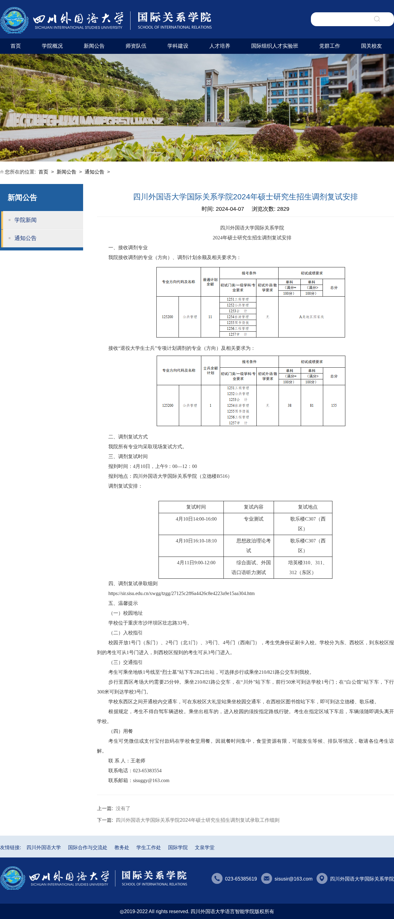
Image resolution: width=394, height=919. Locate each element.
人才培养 (219, 46)
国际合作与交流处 (87, 847)
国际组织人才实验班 (274, 46)
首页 (15, 46)
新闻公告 (94, 46)
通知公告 (94, 171)
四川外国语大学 (43, 847)
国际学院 (178, 847)
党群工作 (329, 46)
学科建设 (177, 46)
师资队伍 (136, 46)
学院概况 (52, 46)
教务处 (122, 847)
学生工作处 (148, 847)
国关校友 (371, 46)
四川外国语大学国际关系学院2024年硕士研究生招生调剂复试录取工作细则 (197, 820)
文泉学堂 (205, 847)
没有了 (123, 808)
